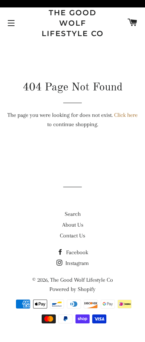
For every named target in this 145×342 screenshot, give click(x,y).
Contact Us (72, 235)
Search (73, 214)
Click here (126, 115)
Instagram (76, 263)
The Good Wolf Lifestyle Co (73, 23)
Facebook (76, 252)
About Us (72, 224)
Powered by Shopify (72, 289)
